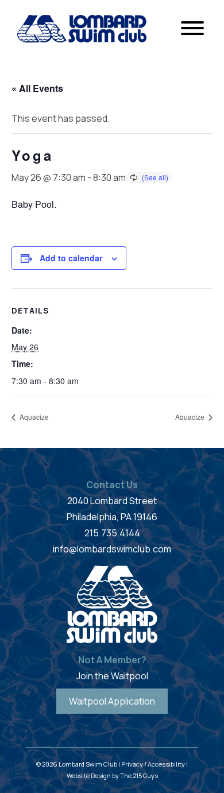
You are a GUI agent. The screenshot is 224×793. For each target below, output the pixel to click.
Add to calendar (71, 258)
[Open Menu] (192, 29)
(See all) (155, 177)
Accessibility (166, 764)
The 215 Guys (139, 775)
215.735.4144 (112, 533)
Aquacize (33, 416)
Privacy (132, 764)
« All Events (37, 88)
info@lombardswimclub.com (112, 549)
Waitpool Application (112, 701)
